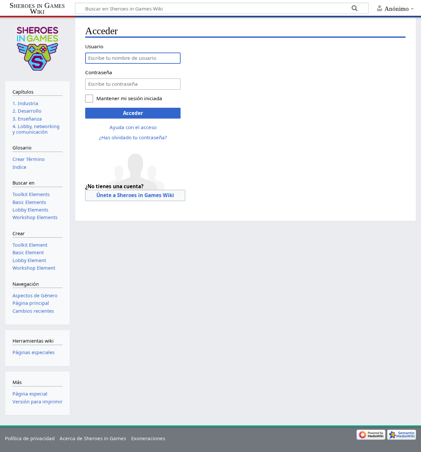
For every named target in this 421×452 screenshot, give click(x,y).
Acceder (133, 113)
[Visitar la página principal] (37, 48)
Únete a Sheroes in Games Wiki (135, 195)
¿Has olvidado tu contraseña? (133, 137)
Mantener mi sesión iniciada (129, 98)
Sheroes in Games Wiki (37, 8)
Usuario (94, 46)
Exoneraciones (148, 438)
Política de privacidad (30, 438)
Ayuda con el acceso (133, 127)
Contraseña (98, 72)
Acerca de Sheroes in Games (93, 438)
